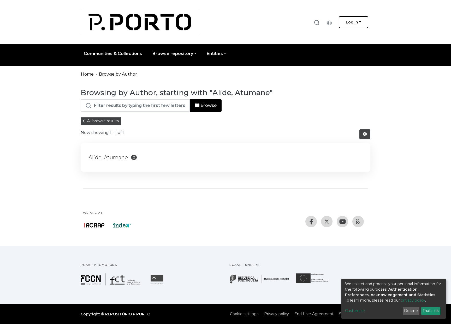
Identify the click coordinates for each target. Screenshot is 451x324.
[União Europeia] (315, 282)
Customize (355, 310)
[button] (331, 22)
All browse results (102, 121)
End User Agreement (314, 313)
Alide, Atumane (108, 157)
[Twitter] (327, 221)
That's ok (431, 310)
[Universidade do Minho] (158, 284)
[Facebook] (311, 221)
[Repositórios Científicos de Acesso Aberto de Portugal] (94, 225)
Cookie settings (244, 313)
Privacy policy (276, 313)
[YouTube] (342, 221)
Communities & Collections (113, 53)
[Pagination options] (364, 134)
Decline (411, 310)
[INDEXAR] (122, 225)
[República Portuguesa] (262, 282)
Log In (352, 22)
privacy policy (413, 300)
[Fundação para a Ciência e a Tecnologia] (111, 284)
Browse (208, 105)
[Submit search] (317, 22)
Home (87, 74)
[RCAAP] (358, 221)
